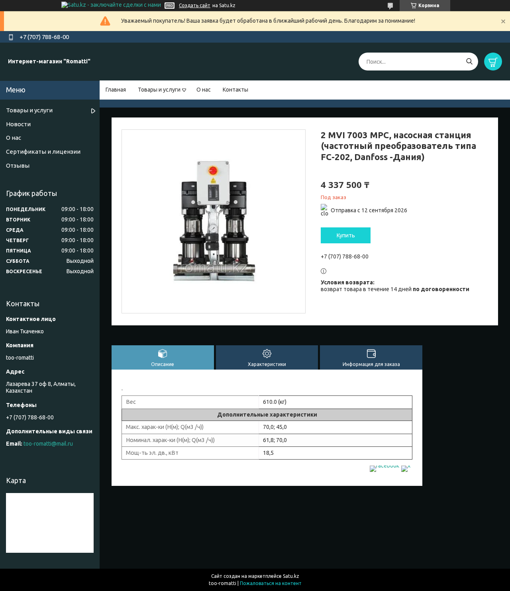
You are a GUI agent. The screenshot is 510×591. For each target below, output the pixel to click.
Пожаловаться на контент (271, 583)
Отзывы (17, 165)
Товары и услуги (159, 89)
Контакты (235, 89)
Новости (18, 124)
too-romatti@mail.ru (48, 443)
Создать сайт (194, 5)
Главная (116, 89)
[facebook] (384, 465)
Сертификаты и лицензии (43, 151)
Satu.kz (291, 576)
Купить (346, 235)
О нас (203, 89)
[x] (405, 465)
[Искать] (469, 61)
